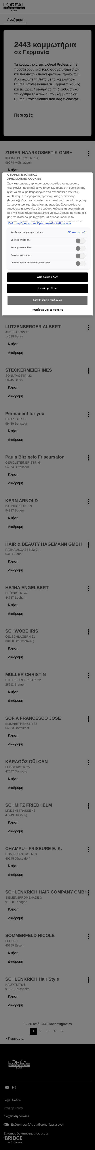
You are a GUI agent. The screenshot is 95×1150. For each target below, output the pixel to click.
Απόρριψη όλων (47, 277)
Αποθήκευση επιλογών (47, 300)
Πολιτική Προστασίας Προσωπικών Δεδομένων (39, 223)
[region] (47, 244)
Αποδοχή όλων (47, 288)
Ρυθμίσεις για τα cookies (47, 309)
